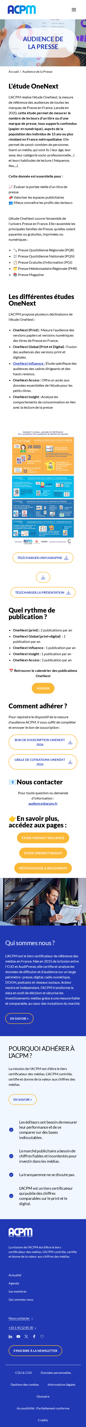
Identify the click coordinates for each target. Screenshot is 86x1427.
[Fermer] (75, 676)
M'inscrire (43, 732)
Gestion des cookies (42, 747)
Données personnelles (43, 753)
